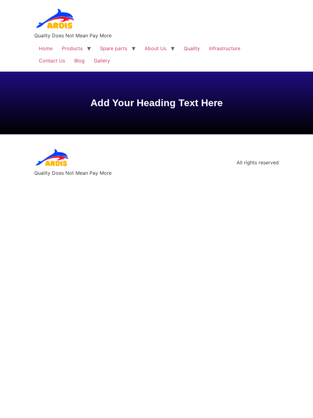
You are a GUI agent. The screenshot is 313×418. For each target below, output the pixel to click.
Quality (192, 48)
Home (46, 48)
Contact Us (52, 61)
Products (72, 48)
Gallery (102, 61)
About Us (155, 48)
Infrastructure (224, 48)
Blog (79, 61)
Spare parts (113, 48)
